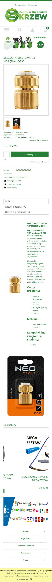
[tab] (26, 201)
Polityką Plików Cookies (16, 573)
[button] (6, 30)
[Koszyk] (45, 30)
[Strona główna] (26, 15)
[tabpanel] (26, 319)
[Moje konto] (32, 30)
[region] (26, 43)
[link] (26, 43)
